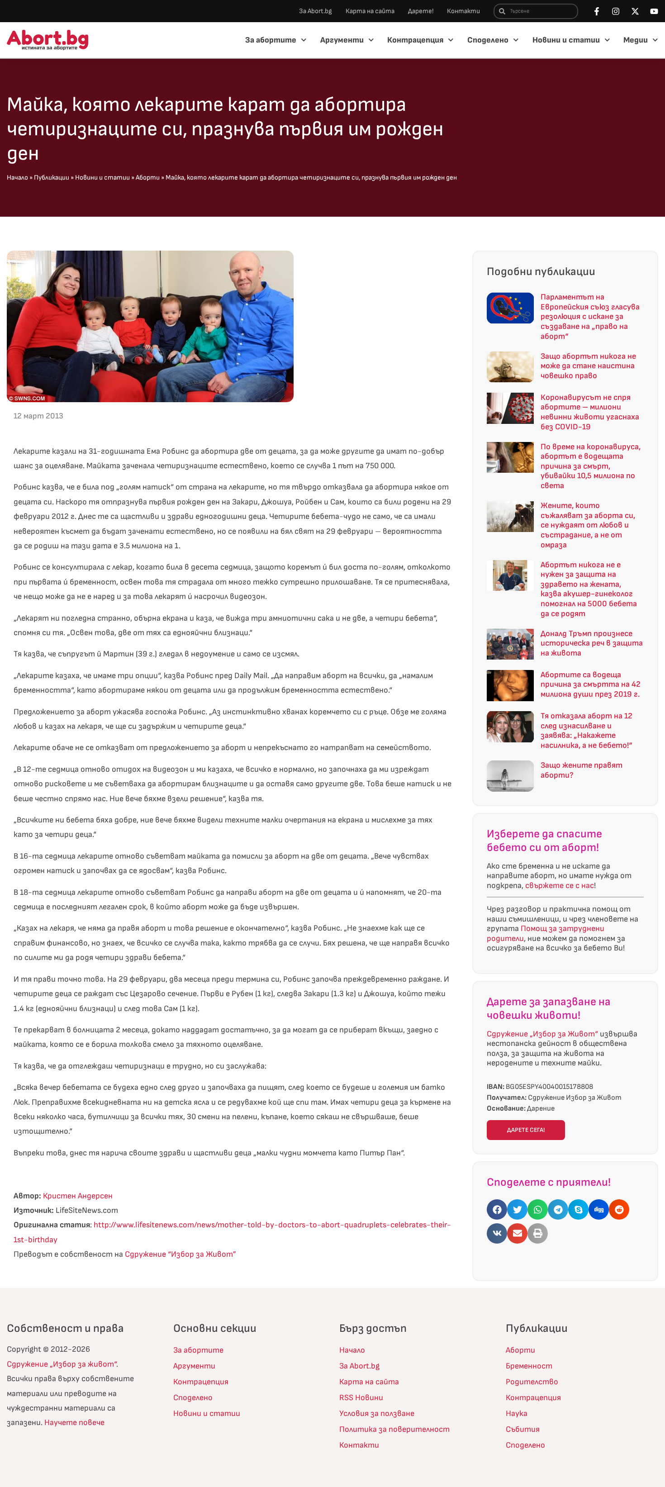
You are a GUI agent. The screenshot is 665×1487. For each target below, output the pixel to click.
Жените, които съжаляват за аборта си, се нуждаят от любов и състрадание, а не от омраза (588, 525)
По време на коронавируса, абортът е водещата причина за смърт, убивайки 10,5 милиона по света (591, 466)
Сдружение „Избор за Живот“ (542, 1034)
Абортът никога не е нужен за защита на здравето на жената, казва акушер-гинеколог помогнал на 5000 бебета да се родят (589, 589)
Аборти (148, 177)
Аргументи (342, 40)
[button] (497, 1209)
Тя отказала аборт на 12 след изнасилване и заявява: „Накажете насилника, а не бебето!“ (586, 730)
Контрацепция (415, 40)
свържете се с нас (559, 885)
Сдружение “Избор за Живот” (180, 1254)
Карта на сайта (370, 11)
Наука (516, 1413)
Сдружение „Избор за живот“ (61, 1364)
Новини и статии (566, 40)
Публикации (51, 177)
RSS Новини (361, 1397)
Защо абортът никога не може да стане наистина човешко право (588, 366)
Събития (523, 1429)
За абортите (270, 40)
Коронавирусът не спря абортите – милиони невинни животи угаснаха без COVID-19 (590, 412)
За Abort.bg (315, 11)
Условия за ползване (376, 1413)
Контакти (463, 11)
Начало (17, 177)
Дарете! (420, 11)
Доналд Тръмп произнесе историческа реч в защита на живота (592, 643)
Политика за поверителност (394, 1429)
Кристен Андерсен (78, 1196)
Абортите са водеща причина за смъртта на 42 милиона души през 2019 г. (591, 684)
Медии (635, 40)
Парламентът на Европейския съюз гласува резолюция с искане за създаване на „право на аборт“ (590, 316)
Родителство (532, 1382)
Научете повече (74, 1422)
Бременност (529, 1366)
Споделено (487, 40)
